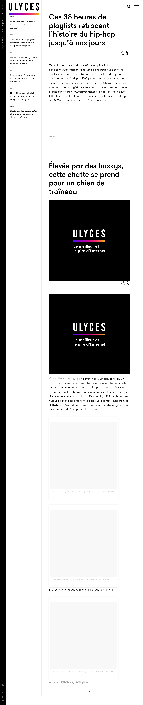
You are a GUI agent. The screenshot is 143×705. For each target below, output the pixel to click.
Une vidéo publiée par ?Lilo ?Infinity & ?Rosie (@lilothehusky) (73, 579)
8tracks (90, 65)
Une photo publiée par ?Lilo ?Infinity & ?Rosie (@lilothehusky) (73, 492)
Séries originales (2, 25)
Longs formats (2, 43)
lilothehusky (56, 405)
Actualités (2, 9)
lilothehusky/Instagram (74, 682)
